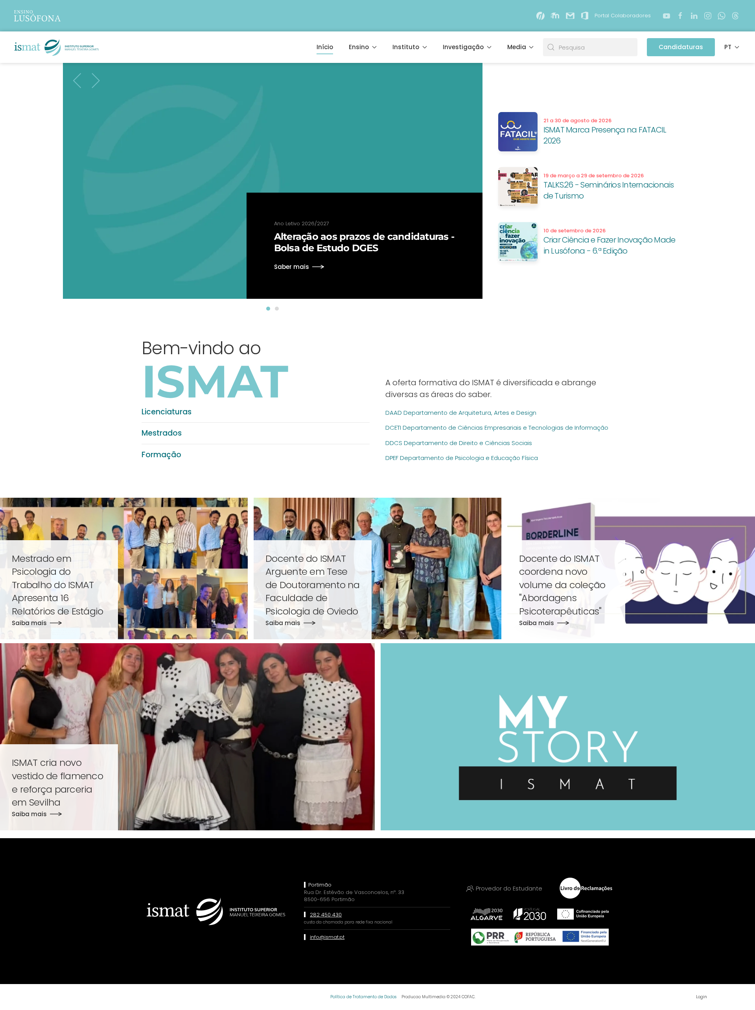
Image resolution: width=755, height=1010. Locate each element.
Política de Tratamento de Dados (363, 997)
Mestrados (162, 433)
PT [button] (727, 47)
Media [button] (516, 47)
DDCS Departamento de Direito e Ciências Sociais (458, 443)
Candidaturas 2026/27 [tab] (277, 309)
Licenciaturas (167, 412)
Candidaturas (681, 47)
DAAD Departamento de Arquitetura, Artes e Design (460, 412)
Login (701, 997)
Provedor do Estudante (509, 888)
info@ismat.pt (327, 937)
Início (325, 47)
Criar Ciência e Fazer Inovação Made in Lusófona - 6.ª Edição (609, 245)
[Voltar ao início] (56, 47)
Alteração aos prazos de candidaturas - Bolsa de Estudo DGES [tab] (268, 309)
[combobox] (590, 47)
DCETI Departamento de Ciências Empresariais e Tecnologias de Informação (496, 427)
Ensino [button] (359, 47)
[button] (78, 80)
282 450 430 (326, 914)
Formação (161, 454)
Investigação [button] (463, 47)
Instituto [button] (405, 47)
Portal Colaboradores (623, 15)
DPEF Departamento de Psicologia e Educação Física (461, 458)
